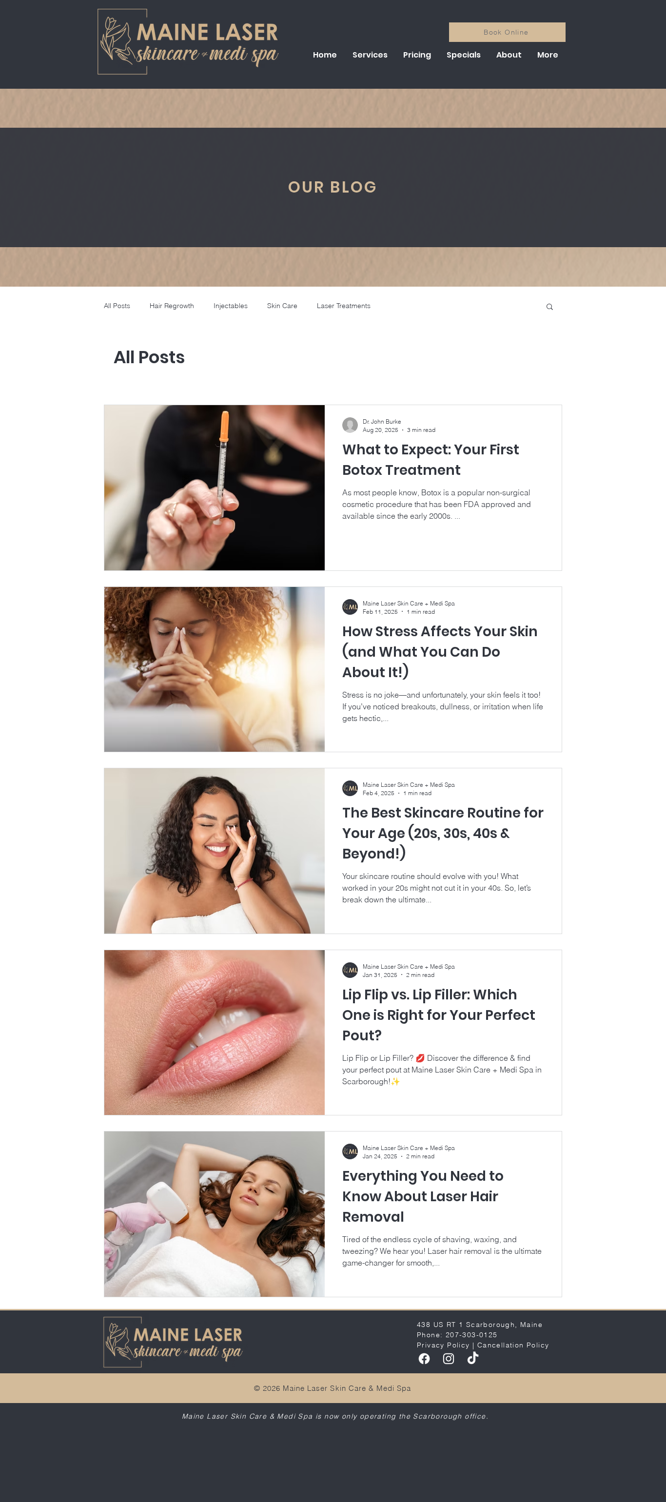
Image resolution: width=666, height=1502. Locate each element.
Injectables (231, 305)
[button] (369, 55)
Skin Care (282, 305)
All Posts (117, 305)
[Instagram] (448, 1358)
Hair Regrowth (172, 305)
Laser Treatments (344, 305)
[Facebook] (424, 1358)
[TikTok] (473, 1358)
